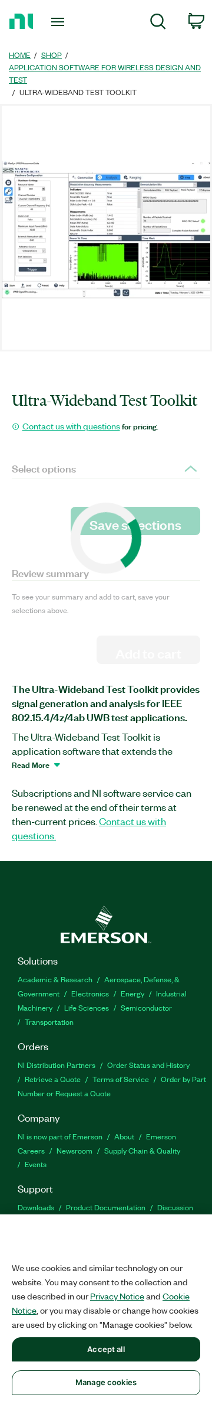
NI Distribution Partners (56, 1064)
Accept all (105, 1349)
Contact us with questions (71, 426)
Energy (132, 993)
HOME (20, 54)
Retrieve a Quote (53, 1078)
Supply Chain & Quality (142, 1150)
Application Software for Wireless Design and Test (105, 73)
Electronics (90, 993)
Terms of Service (120, 1078)
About (124, 1136)
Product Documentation (105, 1207)
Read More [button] (30, 764)
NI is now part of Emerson (60, 1136)
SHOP (51, 54)
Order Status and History (148, 1064)
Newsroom (74, 1150)
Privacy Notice (117, 1296)
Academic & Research (55, 979)
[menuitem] (158, 23)
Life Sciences (86, 1007)
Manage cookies (106, 1382)
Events (36, 1164)
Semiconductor (146, 1007)
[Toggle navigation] (59, 22)
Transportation (49, 1021)
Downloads (36, 1207)
